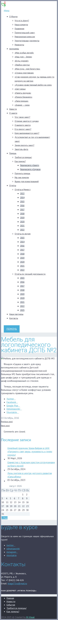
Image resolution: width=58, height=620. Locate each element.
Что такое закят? (22, 117)
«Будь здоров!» (21, 61)
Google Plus (12, 405)
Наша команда (21, 24)
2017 (22, 209)
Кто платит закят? (23, 129)
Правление (19, 28)
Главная (10, 598)
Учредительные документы (27, 40)
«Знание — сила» (22, 105)
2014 (22, 197)
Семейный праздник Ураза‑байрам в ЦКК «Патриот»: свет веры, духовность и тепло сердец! (29, 451)
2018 (22, 213)
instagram (11, 552)
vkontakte (11, 555)
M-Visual (30, 617)
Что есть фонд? (22, 20)
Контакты (13, 318)
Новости (13, 109)
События (10, 604)
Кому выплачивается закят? (27, 133)
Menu (6, 10)
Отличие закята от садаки (27, 121)
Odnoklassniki (13, 408)
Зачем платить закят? (24, 145)
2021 (22, 225)
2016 (22, 205)
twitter (10, 545)
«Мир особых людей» (24, 52)
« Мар (4, 517)
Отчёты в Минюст (23, 189)
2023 (22, 310)
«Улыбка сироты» (22, 65)
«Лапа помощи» (21, 101)
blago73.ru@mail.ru (17, 583)
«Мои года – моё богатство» (27, 69)
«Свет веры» (20, 89)
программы (14, 48)
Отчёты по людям (22, 233)
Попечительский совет (25, 32)
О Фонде (13, 16)
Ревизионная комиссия (25, 36)
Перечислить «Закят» (29, 165)
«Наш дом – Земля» (23, 57)
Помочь (11, 329)
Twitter (10, 398)
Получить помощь (22, 173)
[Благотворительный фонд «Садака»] (3, 7)
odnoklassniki (13, 548)
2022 (22, 193)
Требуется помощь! (23, 157)
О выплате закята (22, 125)
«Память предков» (23, 93)
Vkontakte (11, 412)
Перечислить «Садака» (30, 169)
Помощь (12, 153)
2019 (22, 217)
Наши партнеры (16, 314)
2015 (22, 201)
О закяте (13, 113)
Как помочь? (20, 161)
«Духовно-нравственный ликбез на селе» (33, 85)
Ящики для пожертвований (27, 181)
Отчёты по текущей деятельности (30, 274)
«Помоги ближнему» (23, 97)
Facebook (11, 402)
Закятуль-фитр (21, 149)
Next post (5, 425)
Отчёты (12, 185)
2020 (22, 221)
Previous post (7, 421)
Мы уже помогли (22, 177)
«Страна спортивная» (24, 73)
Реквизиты (19, 44)
